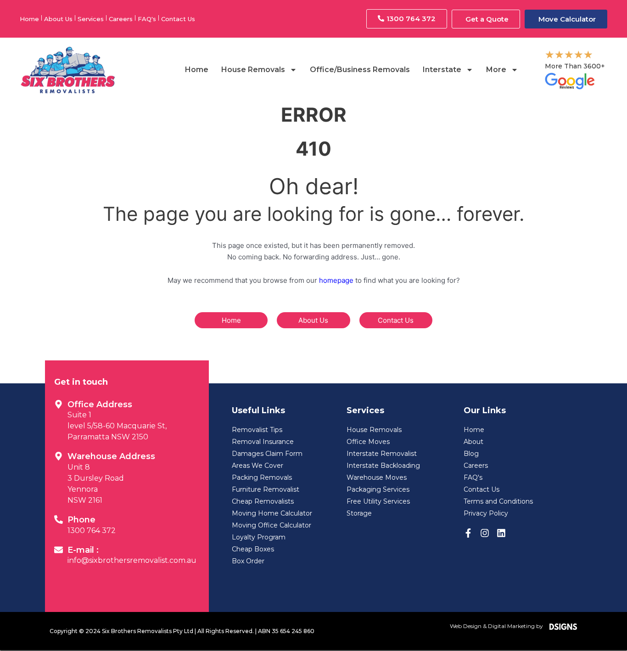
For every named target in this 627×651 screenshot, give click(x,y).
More (496, 69)
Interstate (442, 69)
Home (196, 69)
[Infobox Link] (127, 419)
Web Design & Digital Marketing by (498, 626)
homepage (336, 280)
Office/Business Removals (360, 69)
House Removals (253, 69)
